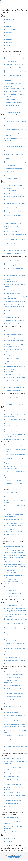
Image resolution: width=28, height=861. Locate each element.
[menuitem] (1, 3)
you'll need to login (19, 855)
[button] (1, 1)
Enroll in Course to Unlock (14, 857)
